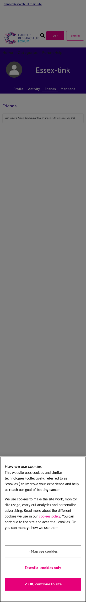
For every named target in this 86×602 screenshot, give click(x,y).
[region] (43, 529)
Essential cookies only (43, 568)
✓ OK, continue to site (43, 584)
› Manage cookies (43, 552)
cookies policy (49, 516)
